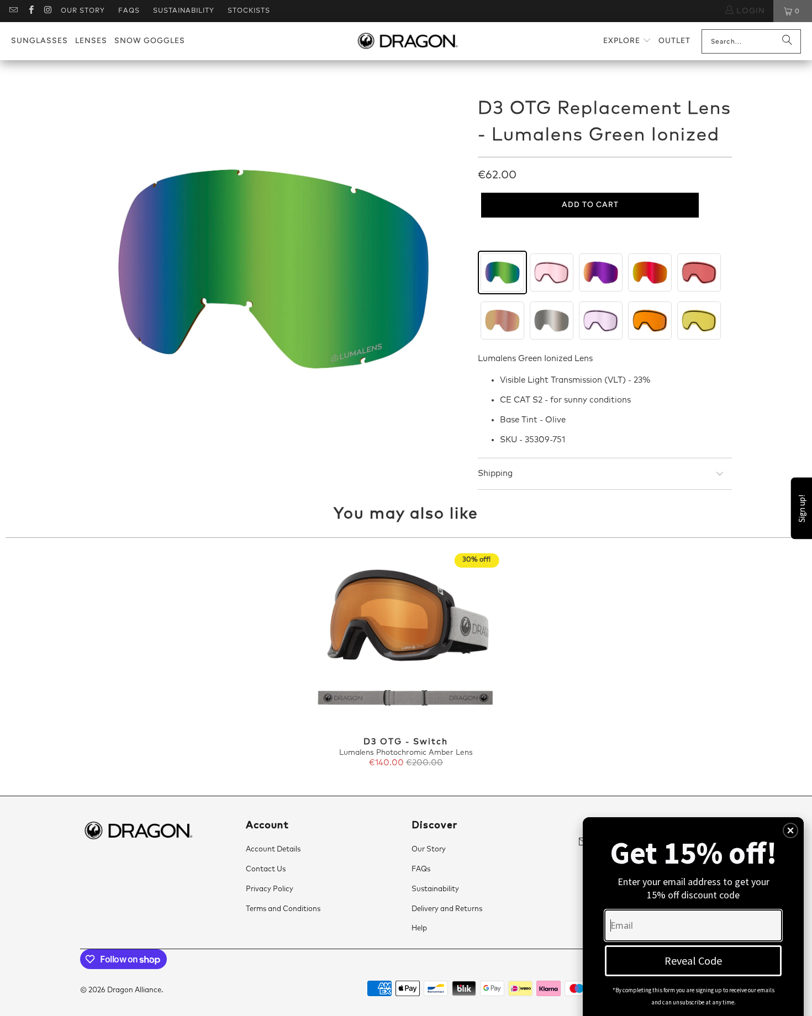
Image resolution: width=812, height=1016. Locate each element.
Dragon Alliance (134, 990)
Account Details (273, 849)
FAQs (129, 11)
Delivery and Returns (447, 909)
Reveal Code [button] (693, 960)
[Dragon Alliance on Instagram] (47, 11)
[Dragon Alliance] (407, 41)
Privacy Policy (269, 889)
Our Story (83, 11)
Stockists (249, 11)
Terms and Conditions (283, 909)
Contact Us (266, 869)
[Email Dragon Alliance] (13, 11)
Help (419, 928)
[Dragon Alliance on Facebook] (30, 11)
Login (749, 11)
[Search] (787, 41)
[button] (627, 41)
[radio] (502, 272)
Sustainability (183, 11)
